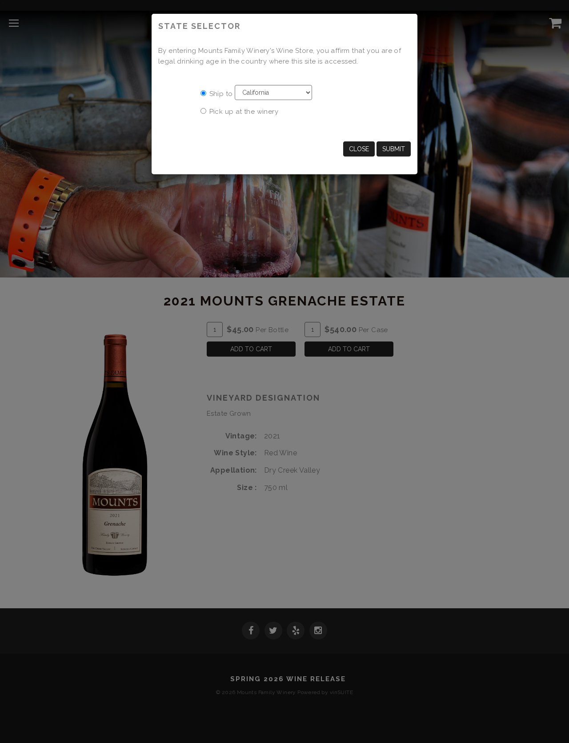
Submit (393, 149)
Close (359, 149)
